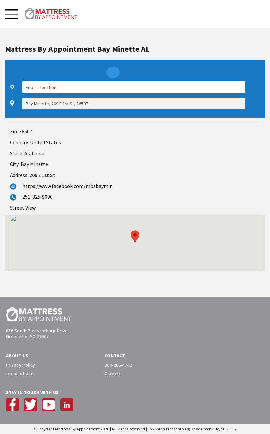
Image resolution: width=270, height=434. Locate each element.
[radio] (113, 72)
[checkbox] (257, 95)
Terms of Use (20, 373)
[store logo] (51, 14)
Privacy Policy (20, 365)
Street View (23, 207)
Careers (113, 373)
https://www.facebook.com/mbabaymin (67, 186)
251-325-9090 (37, 196)
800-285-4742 (118, 365)
